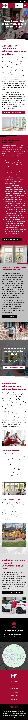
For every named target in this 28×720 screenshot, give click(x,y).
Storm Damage (14, 681)
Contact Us (14, 699)
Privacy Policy (14, 692)
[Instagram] (16, 706)
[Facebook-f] (11, 706)
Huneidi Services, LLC (19, 713)
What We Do (14, 685)
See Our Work (14, 695)
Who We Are (14, 688)
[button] (26, 13)
